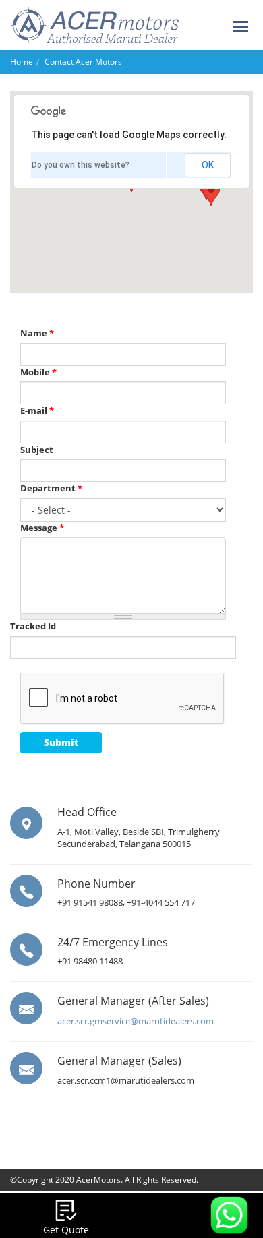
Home (21, 61)
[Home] (94, 24)
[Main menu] (241, 27)
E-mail (37, 410)
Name (37, 333)
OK (208, 165)
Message (42, 528)
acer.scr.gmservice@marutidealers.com (135, 1021)
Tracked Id (33, 626)
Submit (61, 742)
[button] (211, 193)
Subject (36, 449)
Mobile (38, 372)
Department (51, 488)
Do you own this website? (80, 165)
